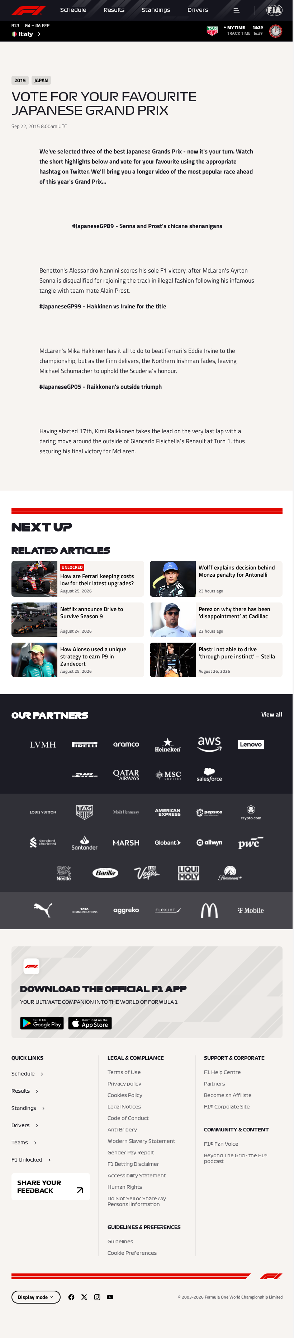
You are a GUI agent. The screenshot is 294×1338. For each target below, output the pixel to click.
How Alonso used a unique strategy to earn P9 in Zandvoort (93, 656)
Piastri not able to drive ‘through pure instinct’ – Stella (237, 653)
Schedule (73, 10)
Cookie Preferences (132, 1253)
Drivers (198, 10)
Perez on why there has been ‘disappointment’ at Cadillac (234, 612)
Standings (156, 10)
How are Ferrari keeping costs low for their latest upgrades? (97, 579)
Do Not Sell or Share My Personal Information (137, 1202)
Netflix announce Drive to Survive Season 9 (91, 612)
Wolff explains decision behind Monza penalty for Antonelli (237, 571)
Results (114, 10)
